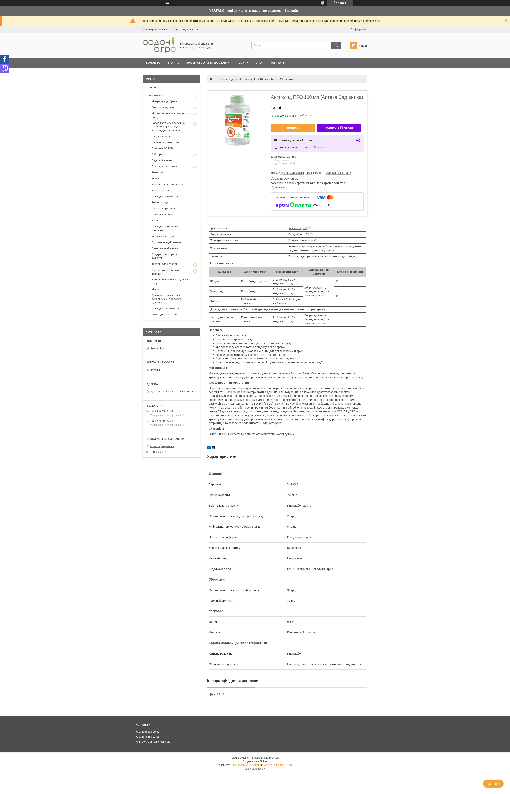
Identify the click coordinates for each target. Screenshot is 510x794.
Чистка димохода (163, 236)
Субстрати (158, 154)
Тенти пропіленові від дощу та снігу (171, 281)
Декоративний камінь (165, 248)
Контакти (277, 62)
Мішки (155, 289)
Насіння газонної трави (166, 142)
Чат (496, 783)
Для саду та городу (164, 166)
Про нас (173, 62)
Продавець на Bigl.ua (255, 761)
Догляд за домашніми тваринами (165, 228)
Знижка (156, 178)
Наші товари (155, 95)
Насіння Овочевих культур (168, 184)
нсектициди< (298, 228)
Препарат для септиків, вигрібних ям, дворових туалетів (166, 299)
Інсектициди (229, 79)
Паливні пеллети (162, 214)
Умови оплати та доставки (207, 62)
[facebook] (209, 448)
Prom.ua (274, 757)
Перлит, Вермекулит (164, 208)
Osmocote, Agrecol (163, 107)
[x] (213, 448)
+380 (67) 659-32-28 (147, 736)
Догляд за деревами (165, 196)
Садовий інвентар (163, 160)
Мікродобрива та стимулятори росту (171, 115)
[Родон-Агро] (159, 52)
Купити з (332, 128)
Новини (242, 62)
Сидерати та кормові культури (165, 256)
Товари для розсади (165, 263)
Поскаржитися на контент (246, 765)
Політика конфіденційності (277, 765)
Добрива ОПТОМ (162, 148)
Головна (153, 62)
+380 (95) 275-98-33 (147, 731)
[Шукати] (336, 45)
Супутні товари (161, 136)
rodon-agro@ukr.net (162, 446)
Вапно (155, 220)
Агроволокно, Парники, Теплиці (166, 272)
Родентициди (160, 202)
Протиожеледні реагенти (167, 242)
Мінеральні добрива (164, 101)
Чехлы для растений (164, 314)
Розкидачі (158, 172)
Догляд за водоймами (166, 308)
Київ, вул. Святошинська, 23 (153, 741)
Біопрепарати (160, 190)
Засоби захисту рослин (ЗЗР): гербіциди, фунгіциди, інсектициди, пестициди (170, 126)
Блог (259, 62)
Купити (293, 128)
